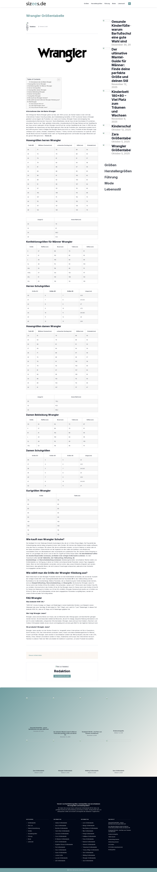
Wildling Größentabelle (91, 770)
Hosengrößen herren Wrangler (37, 84)
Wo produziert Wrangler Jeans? (39, 107)
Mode (114, 3)
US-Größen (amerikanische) (115, 847)
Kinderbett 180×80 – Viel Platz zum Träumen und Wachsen (92, 732)
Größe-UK (53, 291)
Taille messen (111, 836)
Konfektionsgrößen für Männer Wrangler (40, 86)
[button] (129, 3)
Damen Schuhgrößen (34, 94)
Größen (86, 3)
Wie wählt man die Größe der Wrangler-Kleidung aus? (44, 100)
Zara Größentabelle (123, 136)
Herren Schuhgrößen (34, 88)
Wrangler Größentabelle (123, 148)
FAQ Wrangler (33, 101)
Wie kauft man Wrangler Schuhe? (38, 98)
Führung (107, 3)
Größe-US (70, 291)
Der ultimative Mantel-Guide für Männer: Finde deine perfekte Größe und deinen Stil (121, 65)
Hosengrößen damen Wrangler (37, 90)
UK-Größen (111, 844)
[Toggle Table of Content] (58, 79)
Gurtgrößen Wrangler (34, 96)
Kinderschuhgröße (126, 126)
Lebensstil (121, 3)
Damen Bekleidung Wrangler (36, 92)
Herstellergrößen (96, 3)
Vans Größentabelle (118, 770)
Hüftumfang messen (113, 842)
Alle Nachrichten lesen (62, 676)
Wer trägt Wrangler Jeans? (38, 105)
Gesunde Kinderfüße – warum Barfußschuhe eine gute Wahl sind (123, 31)
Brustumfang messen (113, 839)
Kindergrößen (111, 849)
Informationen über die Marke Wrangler (41, 82)
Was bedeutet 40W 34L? (37, 103)
